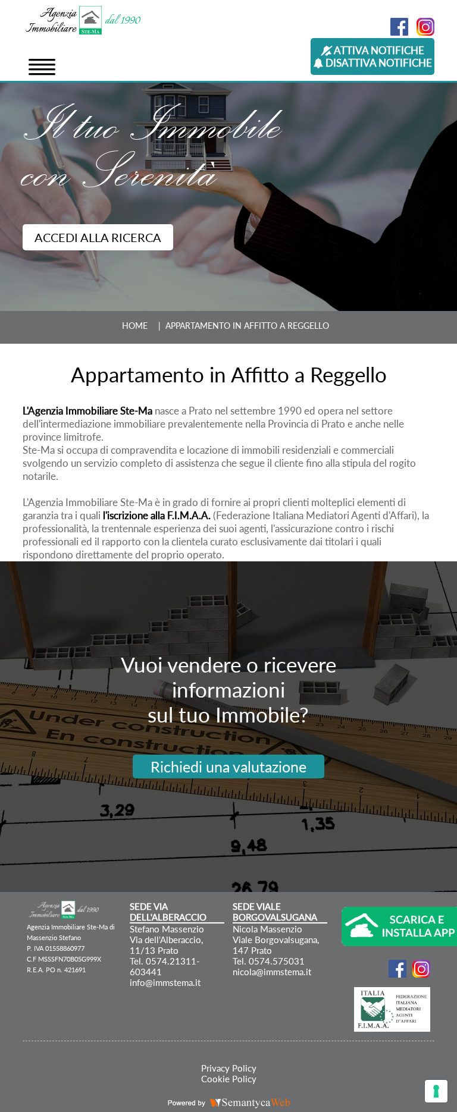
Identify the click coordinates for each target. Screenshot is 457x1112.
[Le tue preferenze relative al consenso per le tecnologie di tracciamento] (436, 1091)
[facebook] (396, 32)
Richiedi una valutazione (228, 766)
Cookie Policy (228, 1078)
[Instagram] (422, 32)
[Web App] (383, 927)
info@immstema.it (165, 982)
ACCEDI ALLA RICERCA (98, 237)
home (135, 326)
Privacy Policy (228, 1068)
